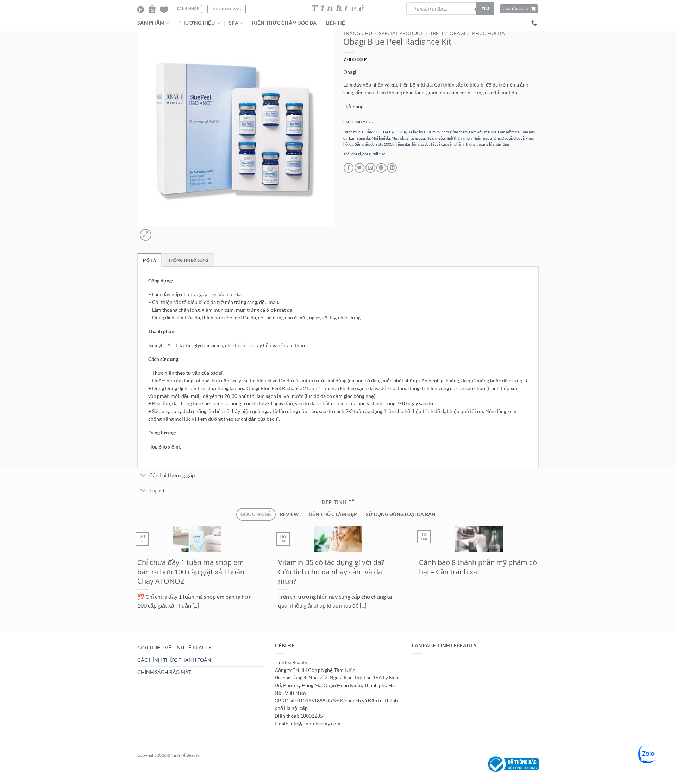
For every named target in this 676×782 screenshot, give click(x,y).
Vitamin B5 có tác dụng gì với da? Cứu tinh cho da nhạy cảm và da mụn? (331, 571)
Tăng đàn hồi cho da (412, 144)
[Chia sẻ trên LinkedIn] (392, 168)
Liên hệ (335, 23)
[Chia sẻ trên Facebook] (348, 168)
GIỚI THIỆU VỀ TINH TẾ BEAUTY (174, 647)
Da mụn (433, 131)
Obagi (457, 33)
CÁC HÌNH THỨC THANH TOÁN (174, 660)
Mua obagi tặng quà (408, 138)
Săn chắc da (365, 144)
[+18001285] (535, 23)
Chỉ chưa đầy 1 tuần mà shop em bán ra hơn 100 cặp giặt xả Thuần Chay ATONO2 (190, 571)
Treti (436, 33)
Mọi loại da (380, 138)
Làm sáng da (359, 138)
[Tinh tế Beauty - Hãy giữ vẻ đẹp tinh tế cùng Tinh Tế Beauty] (338, 8)
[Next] (160, 232)
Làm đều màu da (482, 131)
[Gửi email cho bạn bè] (370, 168)
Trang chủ (357, 33)
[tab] (255, 514)
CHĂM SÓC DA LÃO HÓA (384, 131)
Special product (401, 33)
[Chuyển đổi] (143, 476)
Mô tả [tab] (149, 260)
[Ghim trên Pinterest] (381, 168)
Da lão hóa (416, 131)
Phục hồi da (488, 33)
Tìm (485, 8)
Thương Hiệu (197, 23)
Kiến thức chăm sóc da (284, 23)
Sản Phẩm (150, 23)
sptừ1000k (385, 144)
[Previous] (133, 635)
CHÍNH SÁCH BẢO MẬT (164, 672)
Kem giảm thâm (454, 131)
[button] (519, 8)
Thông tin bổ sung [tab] (188, 260)
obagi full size (374, 154)
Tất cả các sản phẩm (447, 144)
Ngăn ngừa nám (486, 138)
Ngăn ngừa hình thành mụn (449, 138)
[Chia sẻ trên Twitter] (359, 168)
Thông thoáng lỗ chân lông (487, 144)
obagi (356, 154)
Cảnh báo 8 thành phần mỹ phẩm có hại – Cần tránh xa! (478, 567)
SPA (233, 23)
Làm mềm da (508, 131)
